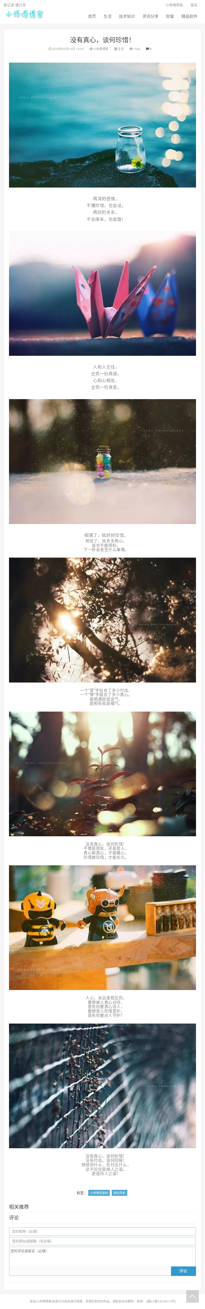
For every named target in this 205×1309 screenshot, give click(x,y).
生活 (108, 16)
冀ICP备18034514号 (161, 1301)
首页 (92, 16)
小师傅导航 (174, 5)
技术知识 (127, 16)
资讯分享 (150, 16)
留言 (194, 5)
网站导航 (120, 1193)
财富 (170, 16)
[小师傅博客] (24, 14)
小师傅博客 (44, 1301)
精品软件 (190, 16)
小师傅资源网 (99, 1193)
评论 (183, 1271)
